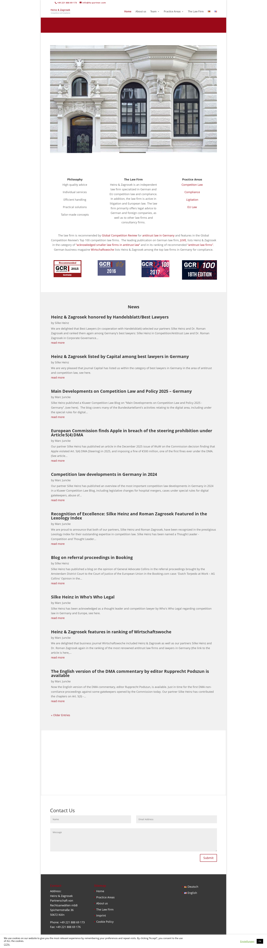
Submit (208, 858)
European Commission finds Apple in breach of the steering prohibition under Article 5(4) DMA (131, 433)
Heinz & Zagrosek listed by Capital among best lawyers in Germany (121, 356)
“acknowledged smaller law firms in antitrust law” (108, 245)
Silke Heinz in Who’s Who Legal (82, 597)
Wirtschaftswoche (102, 249)
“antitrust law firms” (200, 245)
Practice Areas (172, 11)
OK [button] (260, 941)
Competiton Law (192, 184)
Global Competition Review (119, 235)
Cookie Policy (105, 921)
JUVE (183, 240)
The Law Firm (196, 11)
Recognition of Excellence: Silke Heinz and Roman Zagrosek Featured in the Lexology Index (129, 516)
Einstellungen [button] (247, 941)
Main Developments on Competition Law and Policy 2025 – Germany (121, 391)
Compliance (192, 192)
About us (141, 11)
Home (127, 11)
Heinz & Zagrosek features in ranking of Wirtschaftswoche (111, 632)
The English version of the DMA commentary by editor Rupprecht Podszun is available (130, 673)
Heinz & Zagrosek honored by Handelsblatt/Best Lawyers (110, 317)
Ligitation (192, 199)
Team (153, 11)
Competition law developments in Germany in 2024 (104, 474)
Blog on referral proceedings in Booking (92, 557)
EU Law (192, 207)
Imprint (101, 915)
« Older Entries (60, 715)
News (133, 307)
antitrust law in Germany (158, 235)
